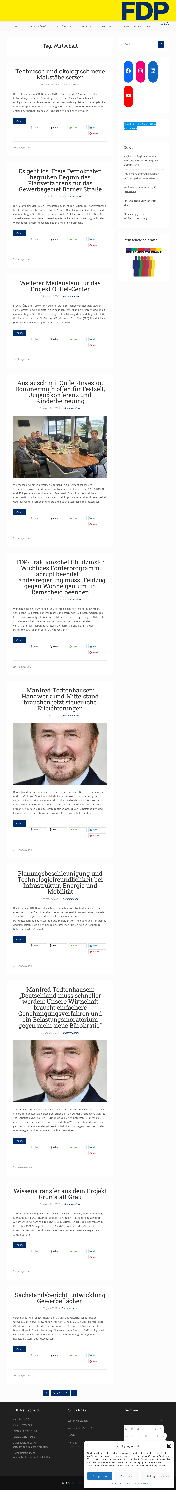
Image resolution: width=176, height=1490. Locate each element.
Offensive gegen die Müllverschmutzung (135, 216)
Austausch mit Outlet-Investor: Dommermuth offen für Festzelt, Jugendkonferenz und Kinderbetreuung (60, 392)
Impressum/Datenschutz (136, 26)
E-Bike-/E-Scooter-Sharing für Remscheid (140, 189)
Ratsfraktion (64, 26)
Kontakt (106, 26)
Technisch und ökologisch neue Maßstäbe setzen (60, 74)
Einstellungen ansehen (155, 1476)
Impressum (143, 1483)
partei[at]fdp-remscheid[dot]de (30, 1446)
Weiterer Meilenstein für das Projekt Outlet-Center (60, 286)
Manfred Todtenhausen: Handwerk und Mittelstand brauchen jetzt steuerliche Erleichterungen (60, 699)
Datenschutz (116, 1483)
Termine (86, 26)
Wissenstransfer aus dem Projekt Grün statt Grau (60, 1194)
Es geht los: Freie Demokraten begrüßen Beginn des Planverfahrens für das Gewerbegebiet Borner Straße (60, 180)
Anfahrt (72, 1435)
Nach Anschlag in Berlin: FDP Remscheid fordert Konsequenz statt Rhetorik (141, 160)
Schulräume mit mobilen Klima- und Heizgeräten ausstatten (142, 176)
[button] (169, 1446)
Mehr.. (19, 121)
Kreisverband (38, 26)
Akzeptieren (100, 1476)
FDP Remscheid (80, 1483)
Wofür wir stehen (78, 1420)
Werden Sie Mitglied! (80, 1428)
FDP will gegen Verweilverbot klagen (140, 203)
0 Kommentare (72, 84)
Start (17, 26)
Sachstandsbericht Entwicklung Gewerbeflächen (60, 1298)
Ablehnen (126, 1476)
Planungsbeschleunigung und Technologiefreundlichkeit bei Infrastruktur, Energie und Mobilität (60, 882)
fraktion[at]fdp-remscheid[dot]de (31, 1457)
